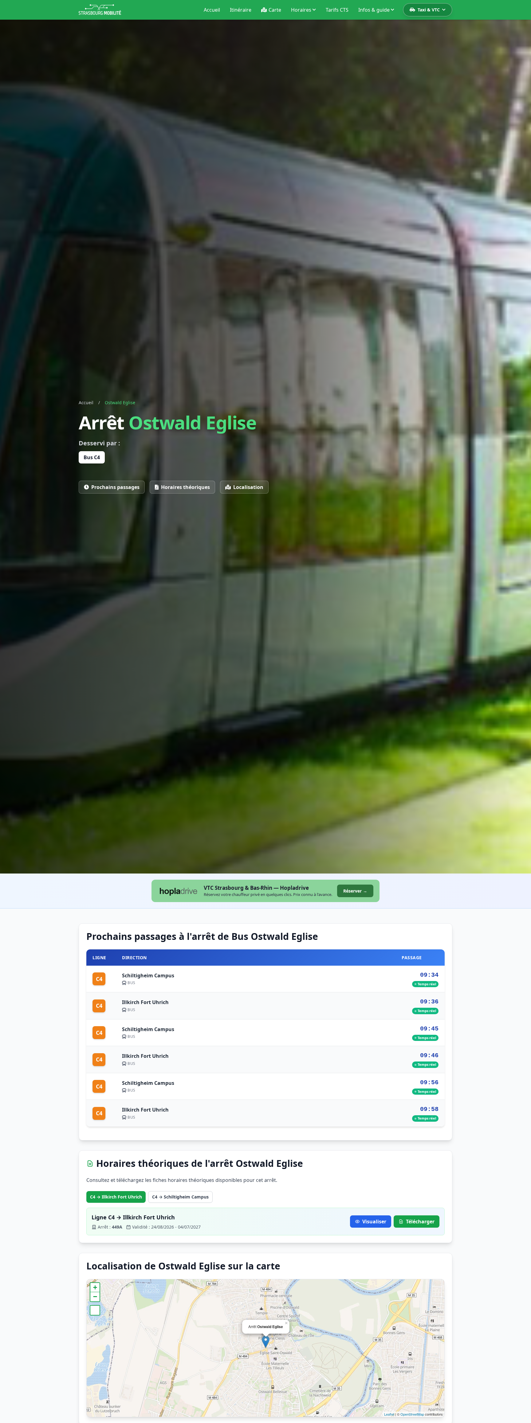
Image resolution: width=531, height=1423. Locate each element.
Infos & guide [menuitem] (374, 9)
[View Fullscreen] (95, 1310)
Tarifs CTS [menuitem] (337, 9)
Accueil (86, 402)
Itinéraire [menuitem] (240, 9)
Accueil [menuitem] (212, 9)
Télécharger (420, 1221)
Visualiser (374, 1221)
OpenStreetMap (412, 1414)
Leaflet (389, 1414)
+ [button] (95, 1287)
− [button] (95, 1296)
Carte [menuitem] (275, 9)
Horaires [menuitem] (301, 9)
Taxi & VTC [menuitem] (429, 10)
